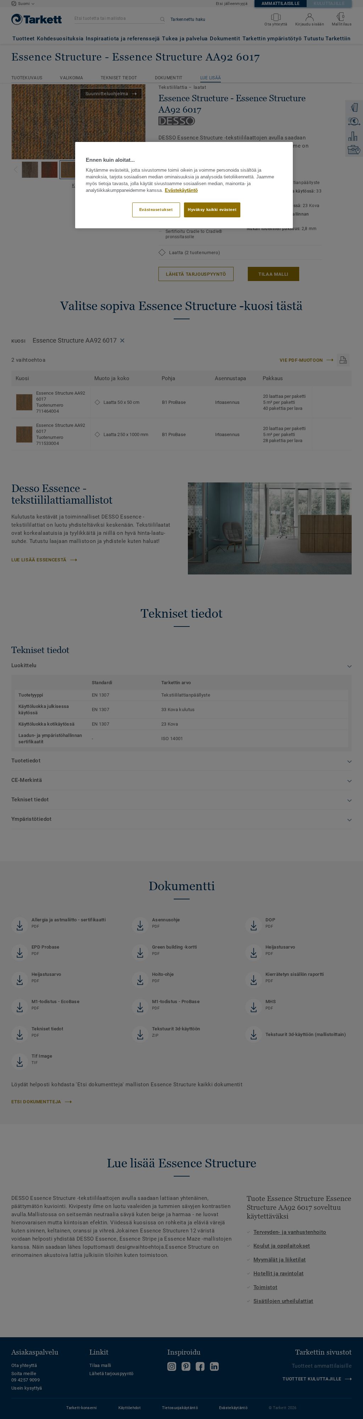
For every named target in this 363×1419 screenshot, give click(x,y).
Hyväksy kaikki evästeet (212, 209)
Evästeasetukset (156, 209)
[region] (184, 185)
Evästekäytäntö (181, 190)
